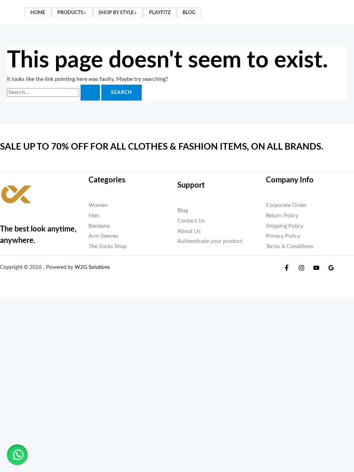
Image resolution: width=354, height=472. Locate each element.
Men (94, 215)
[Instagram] (301, 268)
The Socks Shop (107, 246)
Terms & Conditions (289, 246)
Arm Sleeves (103, 236)
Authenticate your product (209, 241)
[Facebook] (286, 268)
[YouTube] (316, 268)
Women (98, 205)
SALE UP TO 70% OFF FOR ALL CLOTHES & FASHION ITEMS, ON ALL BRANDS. (161, 146)
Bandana (99, 226)
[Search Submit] (90, 93)
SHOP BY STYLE (116, 12)
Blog (189, 12)
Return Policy (282, 215)
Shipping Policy (284, 226)
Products (70, 12)
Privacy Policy (283, 236)
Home (37, 12)
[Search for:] (54, 92)
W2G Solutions (92, 267)
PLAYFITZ (159, 12)
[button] (84, 12)
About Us (189, 231)
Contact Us (191, 221)
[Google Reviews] (331, 268)
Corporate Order (286, 205)
